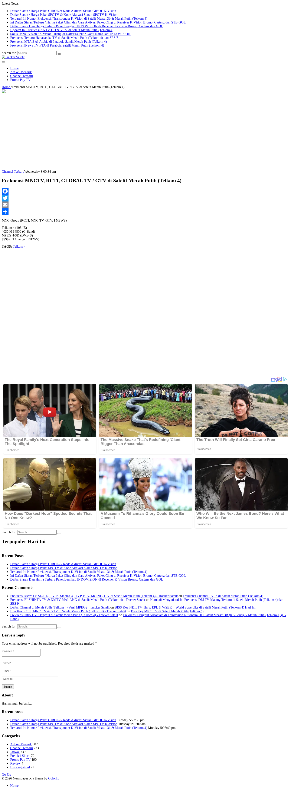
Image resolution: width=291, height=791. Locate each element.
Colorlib (53, 778)
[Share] (145, 211)
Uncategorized (20, 767)
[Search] (59, 54)
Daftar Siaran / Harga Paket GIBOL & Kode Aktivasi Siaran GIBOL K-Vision (63, 11)
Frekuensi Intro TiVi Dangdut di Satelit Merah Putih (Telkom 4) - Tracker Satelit (64, 615)
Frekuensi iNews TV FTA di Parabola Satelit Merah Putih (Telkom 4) (57, 45)
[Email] (145, 204)
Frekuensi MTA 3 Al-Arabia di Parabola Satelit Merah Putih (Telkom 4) (58, 41)
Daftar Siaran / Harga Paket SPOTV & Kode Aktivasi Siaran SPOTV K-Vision (63, 14)
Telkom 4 (19, 246)
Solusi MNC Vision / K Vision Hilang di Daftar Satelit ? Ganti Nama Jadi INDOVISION (70, 34)
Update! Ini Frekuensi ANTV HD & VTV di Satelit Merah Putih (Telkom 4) (61, 30)
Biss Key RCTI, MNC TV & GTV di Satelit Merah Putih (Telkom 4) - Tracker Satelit (68, 611)
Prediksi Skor (19, 755)
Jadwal (15, 752)
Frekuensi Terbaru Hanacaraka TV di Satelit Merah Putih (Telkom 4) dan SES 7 (64, 37)
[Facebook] (145, 191)
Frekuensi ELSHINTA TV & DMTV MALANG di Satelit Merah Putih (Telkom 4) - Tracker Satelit (77, 599)
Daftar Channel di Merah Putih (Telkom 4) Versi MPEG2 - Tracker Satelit (59, 607)
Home (14, 68)
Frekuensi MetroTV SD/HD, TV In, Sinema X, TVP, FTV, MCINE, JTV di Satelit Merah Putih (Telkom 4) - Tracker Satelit (94, 596)
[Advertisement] (129, 312)
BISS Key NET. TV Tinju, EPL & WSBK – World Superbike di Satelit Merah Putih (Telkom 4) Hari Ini (185, 607)
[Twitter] (145, 198)
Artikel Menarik (21, 72)
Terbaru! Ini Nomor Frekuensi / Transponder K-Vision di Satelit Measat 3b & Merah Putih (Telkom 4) (78, 18)
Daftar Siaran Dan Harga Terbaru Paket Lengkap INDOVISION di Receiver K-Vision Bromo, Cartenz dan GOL (86, 26)
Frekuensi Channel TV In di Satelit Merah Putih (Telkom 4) (223, 596)
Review (15, 763)
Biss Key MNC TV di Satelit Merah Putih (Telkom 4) (167, 611)
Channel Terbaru (21, 76)
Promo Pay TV (20, 80)
